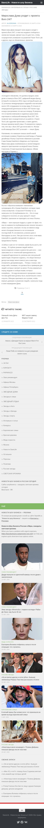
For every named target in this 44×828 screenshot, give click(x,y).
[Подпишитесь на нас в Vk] (25, 822)
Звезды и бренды (10, 411)
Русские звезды (9, 469)
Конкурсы (7, 425)
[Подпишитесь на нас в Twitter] (18, 822)
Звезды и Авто (9, 406)
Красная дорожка (10, 435)
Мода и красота (9, 440)
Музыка (6, 445)
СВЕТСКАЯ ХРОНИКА (12, 473)
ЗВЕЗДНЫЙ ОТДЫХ (11, 401)
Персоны (6, 459)
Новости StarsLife (10, 449)
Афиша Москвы (9, 382)
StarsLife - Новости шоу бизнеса (16, 2)
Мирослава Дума (13, 302)
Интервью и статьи (19, 7)
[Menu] (41, 2)
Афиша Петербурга (10, 387)
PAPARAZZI (6, 7)
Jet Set (5, 363)
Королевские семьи (10, 430)
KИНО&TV (7, 368)
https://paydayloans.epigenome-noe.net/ (17, 534)
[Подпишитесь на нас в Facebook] (22, 822)
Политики (7, 464)
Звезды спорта (9, 416)
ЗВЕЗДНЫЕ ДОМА (10, 392)
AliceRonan (11, 23)
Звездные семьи (9, 397)
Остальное (7, 454)
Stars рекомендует (10, 377)
